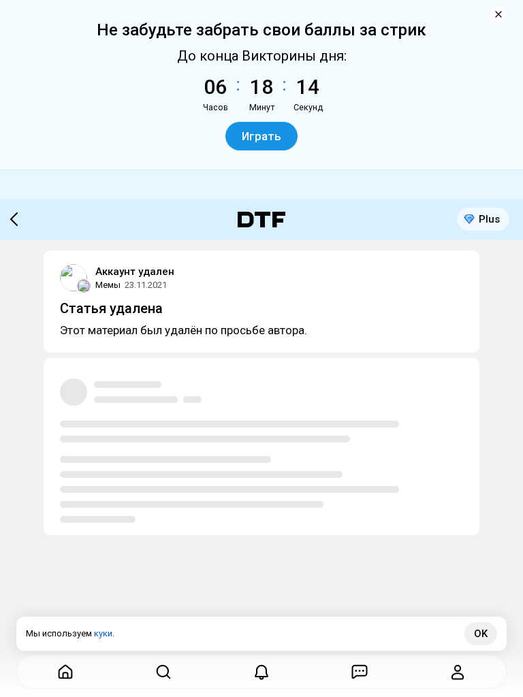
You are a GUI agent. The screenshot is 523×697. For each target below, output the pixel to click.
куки (103, 633)
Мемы (108, 285)
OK (481, 634)
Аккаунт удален (134, 271)
